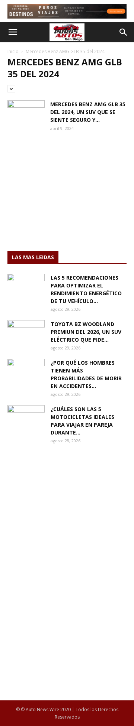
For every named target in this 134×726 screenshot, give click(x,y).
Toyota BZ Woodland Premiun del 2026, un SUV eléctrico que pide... (86, 331)
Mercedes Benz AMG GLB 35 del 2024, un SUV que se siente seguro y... (87, 112)
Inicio (13, 51)
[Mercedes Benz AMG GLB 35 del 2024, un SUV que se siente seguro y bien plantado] (26, 113)
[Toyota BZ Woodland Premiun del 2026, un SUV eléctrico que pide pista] (26, 333)
